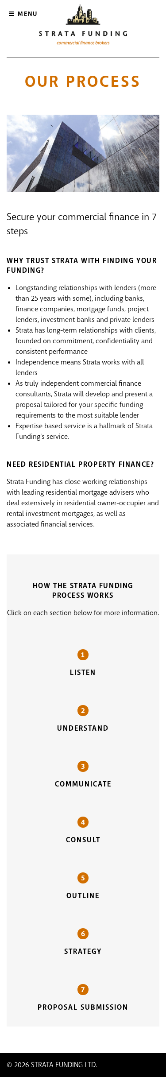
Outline (83, 895)
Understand (83, 728)
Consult (83, 840)
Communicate (83, 784)
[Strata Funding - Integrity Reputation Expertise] (83, 25)
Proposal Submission (83, 1007)
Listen (83, 672)
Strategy (83, 951)
